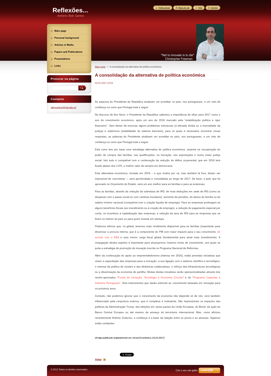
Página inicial (164, 8)
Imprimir (214, 8)
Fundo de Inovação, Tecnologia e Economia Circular (150, 277)
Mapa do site (184, 8)
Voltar (98, 359)
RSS (200, 8)
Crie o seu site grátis (187, 370)
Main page (100, 67)
